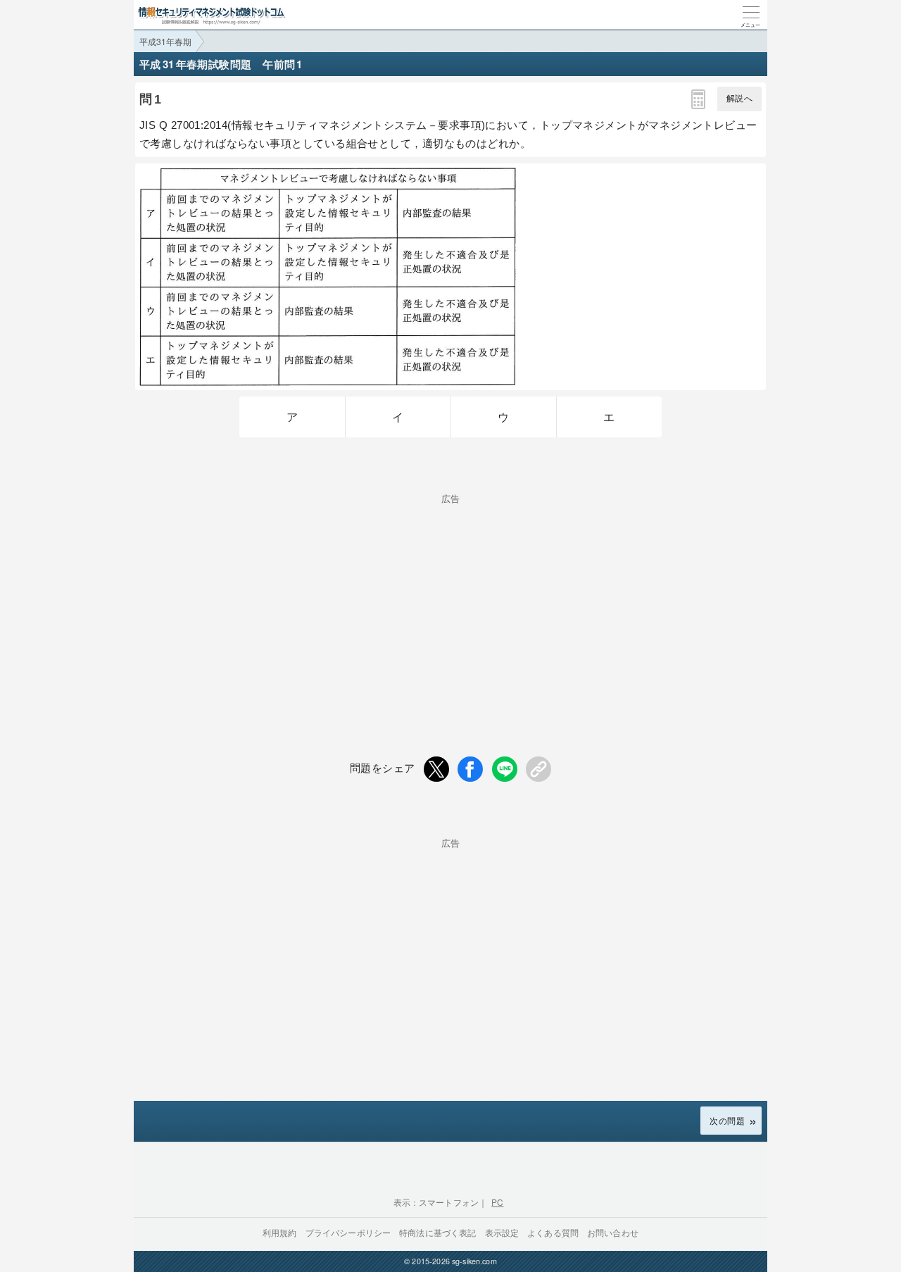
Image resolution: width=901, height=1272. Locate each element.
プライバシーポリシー (348, 1232)
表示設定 (502, 1232)
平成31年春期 (165, 41)
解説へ (739, 99)
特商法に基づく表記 (437, 1232)
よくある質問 (553, 1232)
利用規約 (280, 1232)
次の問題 (727, 1120)
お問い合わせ (612, 1232)
